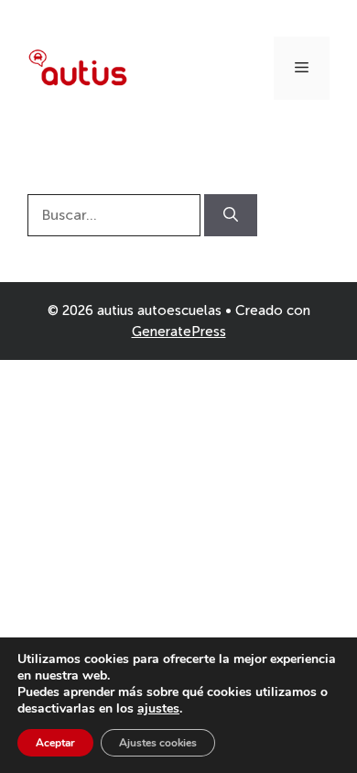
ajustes (158, 709)
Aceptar (55, 742)
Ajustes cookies (158, 742)
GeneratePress (179, 331)
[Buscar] (230, 215)
